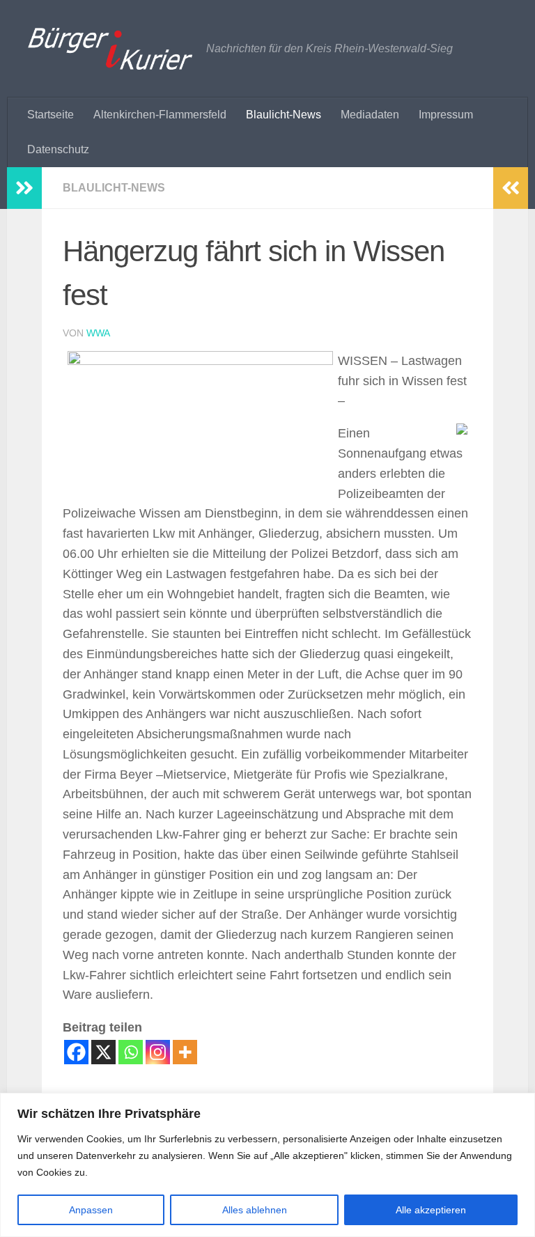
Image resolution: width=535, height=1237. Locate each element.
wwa (98, 333)
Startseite (50, 114)
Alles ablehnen (254, 1209)
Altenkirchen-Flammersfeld (159, 114)
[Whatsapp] (130, 1052)
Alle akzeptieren (431, 1209)
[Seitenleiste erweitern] (24, 188)
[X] (103, 1052)
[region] (267, 1165)
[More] (185, 1052)
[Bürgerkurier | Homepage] (110, 49)
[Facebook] (76, 1052)
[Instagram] (158, 1052)
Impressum (446, 114)
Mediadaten (370, 114)
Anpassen (91, 1209)
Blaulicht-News (283, 114)
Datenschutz (58, 149)
